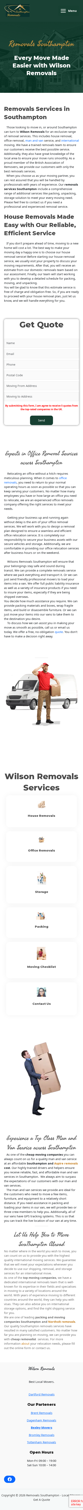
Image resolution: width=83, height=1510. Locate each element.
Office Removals (41, 850)
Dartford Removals (42, 1394)
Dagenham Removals (41, 1420)
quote (59, 632)
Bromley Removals (41, 1435)
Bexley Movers (41, 1427)
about (25, 1343)
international (70, 140)
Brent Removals (41, 1413)
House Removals (41, 816)
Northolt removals (61, 1322)
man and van (34, 140)
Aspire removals (66, 1163)
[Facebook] (9, 1479)
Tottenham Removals (41, 1442)
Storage (41, 892)
